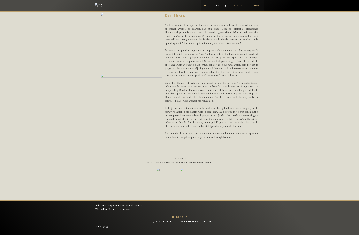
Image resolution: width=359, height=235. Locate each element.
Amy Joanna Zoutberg (191, 221)
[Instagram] (177, 217)
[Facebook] (173, 217)
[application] (243, 5)
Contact (256, 5)
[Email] (186, 217)
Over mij (221, 5)
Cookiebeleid (206, 221)
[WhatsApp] (181, 217)
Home (207, 5)
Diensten (237, 5)
